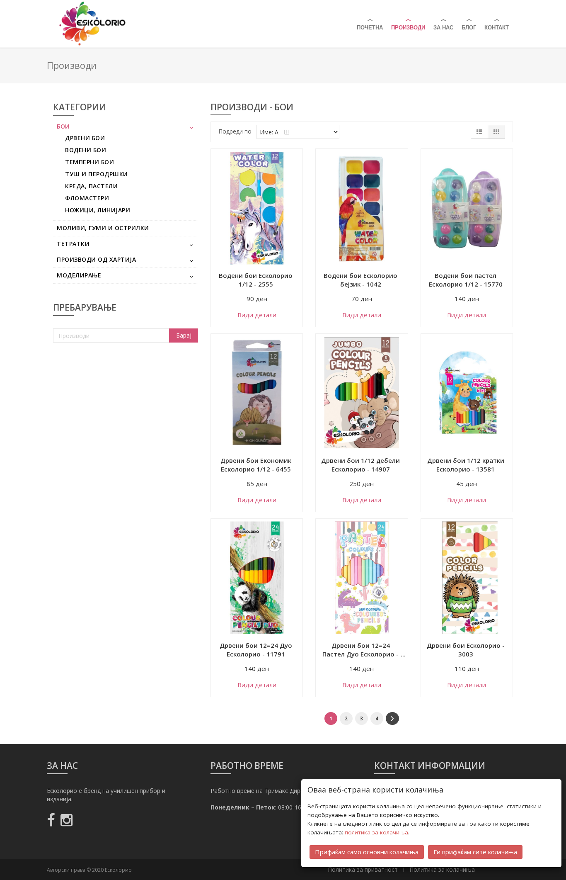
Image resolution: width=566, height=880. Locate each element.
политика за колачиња (376, 832)
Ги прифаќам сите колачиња (475, 852)
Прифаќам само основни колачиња (366, 852)
